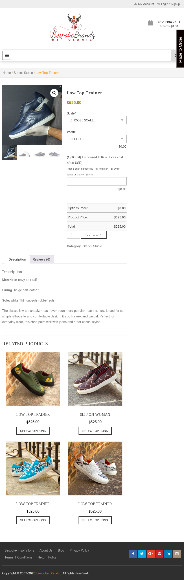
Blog (61, 550)
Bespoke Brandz (48, 573)
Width (71, 131)
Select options (33, 431)
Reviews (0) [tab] (41, 259)
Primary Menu (6, 55)
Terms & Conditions (18, 557)
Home (6, 72)
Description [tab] (17, 259)
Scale (71, 113)
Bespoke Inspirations (19, 550)
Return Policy (47, 557)
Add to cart (94, 235)
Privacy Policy (79, 550)
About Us (46, 550)
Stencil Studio (23, 72)
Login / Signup (170, 4)
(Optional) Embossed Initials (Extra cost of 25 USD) (95, 160)
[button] (54, 93)
